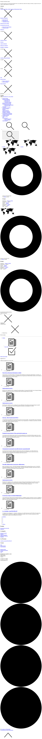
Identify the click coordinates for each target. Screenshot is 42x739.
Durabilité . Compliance (4, 47)
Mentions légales (3, 549)
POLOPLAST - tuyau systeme (8, 96)
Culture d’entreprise (3, 43)
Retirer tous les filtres (3, 356)
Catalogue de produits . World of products (7, 9)
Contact (3, 116)
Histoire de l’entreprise (4, 45)
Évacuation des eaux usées (4, 25)
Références (2, 29)
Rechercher (2, 93)
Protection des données (4, 550)
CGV (1, 552)
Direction (3, 109)
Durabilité (2, 536)
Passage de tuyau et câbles (4, 23)
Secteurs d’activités (3, 40)
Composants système (5, 21)
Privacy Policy (16, 4)
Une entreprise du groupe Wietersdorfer (6, 730)
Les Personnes (4, 113)
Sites (1, 77)
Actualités (4, 115)
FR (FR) (3, 146)
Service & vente (3, 79)
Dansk (8, 205)
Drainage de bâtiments (4, 18)
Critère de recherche (3, 313)
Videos (21, 9)
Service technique (7, 119)
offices (5, 196)
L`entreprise (4, 107)
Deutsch (8, 200)
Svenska (7, 202)
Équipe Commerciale (8, 118)
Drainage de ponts (5, 27)
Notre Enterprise (3, 83)
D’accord (2, 6)
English (11, 200)
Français (7, 203)
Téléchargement (17, 9)
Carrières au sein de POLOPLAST (6, 540)
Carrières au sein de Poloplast (7, 114)
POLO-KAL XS (5, 19)
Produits (3, 98)
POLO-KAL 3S (5, 20)
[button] (10, 129)
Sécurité (1, 551)
